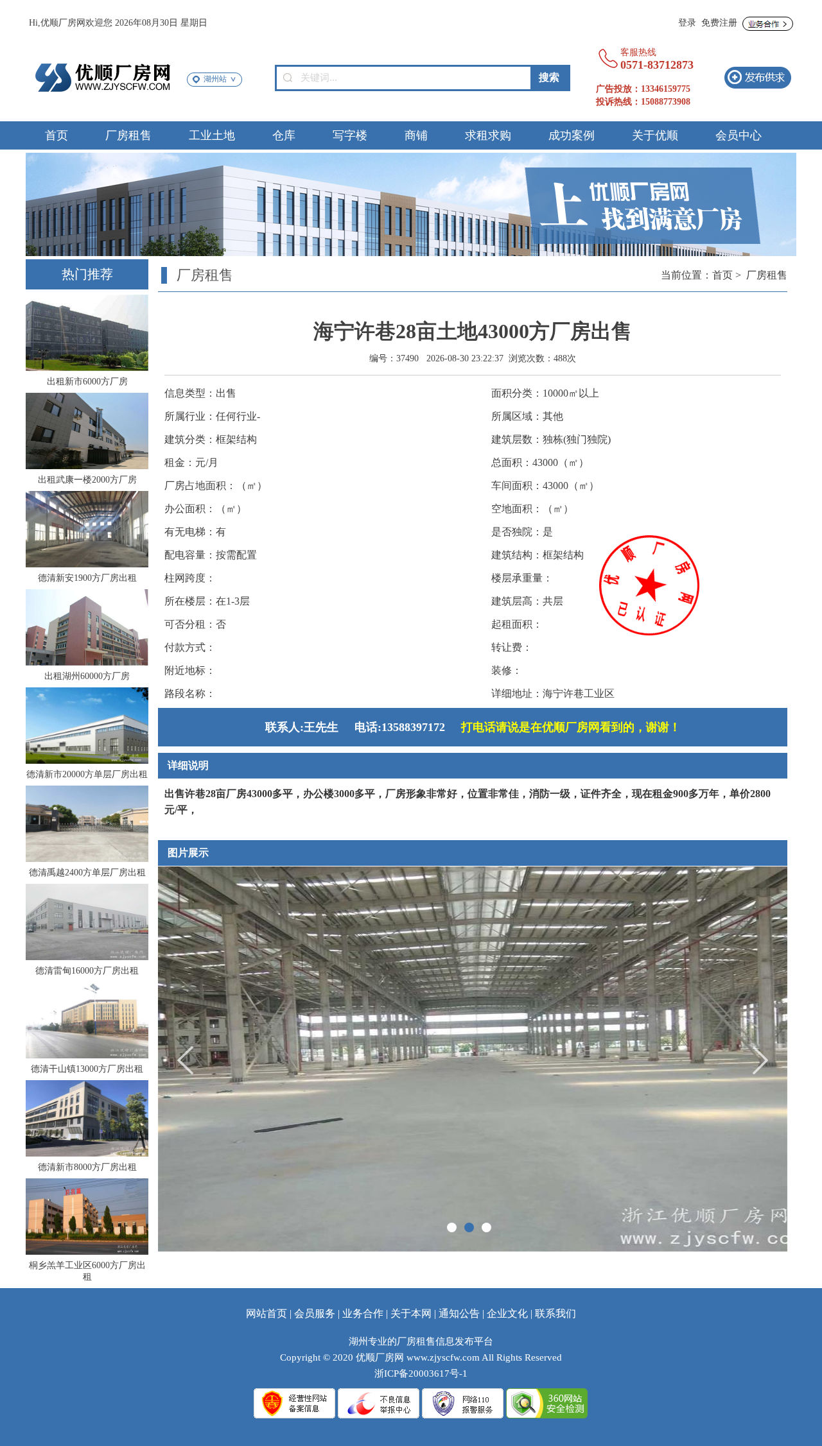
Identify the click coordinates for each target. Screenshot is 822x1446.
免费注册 (719, 23)
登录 (687, 23)
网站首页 (266, 1313)
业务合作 (362, 1313)
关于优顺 (655, 135)
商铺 (416, 135)
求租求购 (488, 135)
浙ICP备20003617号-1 (421, 1373)
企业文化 (507, 1313)
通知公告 (459, 1313)
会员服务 (314, 1313)
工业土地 (212, 135)
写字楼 (350, 135)
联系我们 (555, 1313)
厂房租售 (128, 135)
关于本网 (411, 1313)
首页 (56, 135)
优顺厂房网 (380, 1357)
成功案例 (571, 135)
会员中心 (738, 135)
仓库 (283, 135)
